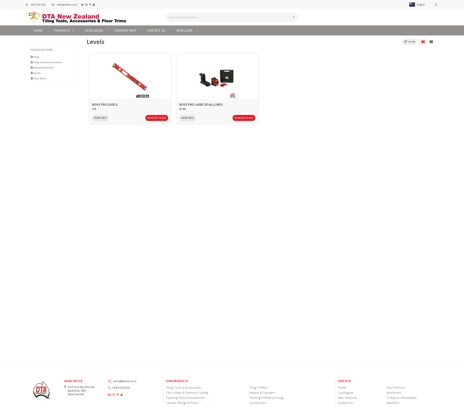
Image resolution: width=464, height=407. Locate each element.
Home (38, 30)
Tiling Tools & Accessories (47, 62)
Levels (37, 73)
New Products (347, 398)
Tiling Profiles (258, 387)
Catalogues (94, 30)
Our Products (396, 387)
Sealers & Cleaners (262, 392)
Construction (258, 403)
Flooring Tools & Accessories (185, 398)
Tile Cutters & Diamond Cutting (187, 392)
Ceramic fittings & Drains (182, 403)
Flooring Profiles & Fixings (266, 398)
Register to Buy (156, 117)
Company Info (125, 30)
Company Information (402, 398)
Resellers (184, 30)
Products (62, 30)
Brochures (394, 392)
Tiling (36, 56)
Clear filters (39, 78)
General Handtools (43, 67)
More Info (100, 117)
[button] (416, 4)
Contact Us (156, 30)
